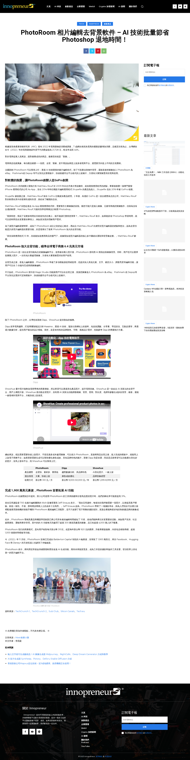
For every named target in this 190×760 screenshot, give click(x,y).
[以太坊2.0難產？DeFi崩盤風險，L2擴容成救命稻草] (164, 230)
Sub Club (54, 611)
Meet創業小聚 (22, 637)
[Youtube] (180, 6)
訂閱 (164, 79)
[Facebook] (175, 6)
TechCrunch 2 (39, 611)
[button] (142, 6)
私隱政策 (170, 85)
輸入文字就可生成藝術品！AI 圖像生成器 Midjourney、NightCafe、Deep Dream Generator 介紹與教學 (58, 654)
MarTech (94, 24)
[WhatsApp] (104, 51)
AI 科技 (148, 168)
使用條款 (162, 85)
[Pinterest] (98, 51)
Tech (81, 24)
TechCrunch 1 (22, 611)
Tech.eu (81, 611)
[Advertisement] (164, 110)
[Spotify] (185, 6)
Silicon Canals (67, 611)
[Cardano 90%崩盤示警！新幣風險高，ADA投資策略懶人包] (164, 269)
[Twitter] (92, 51)
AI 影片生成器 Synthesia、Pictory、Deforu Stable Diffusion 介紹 (40, 659)
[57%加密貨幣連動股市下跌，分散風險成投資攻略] (164, 191)
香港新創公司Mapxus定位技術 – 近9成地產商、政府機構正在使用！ (39, 663)
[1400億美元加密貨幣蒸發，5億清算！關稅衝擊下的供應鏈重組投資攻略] (164, 308)
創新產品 (107, 24)
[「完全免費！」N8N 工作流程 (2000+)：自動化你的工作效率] (164, 153)
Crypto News (150, 207)
